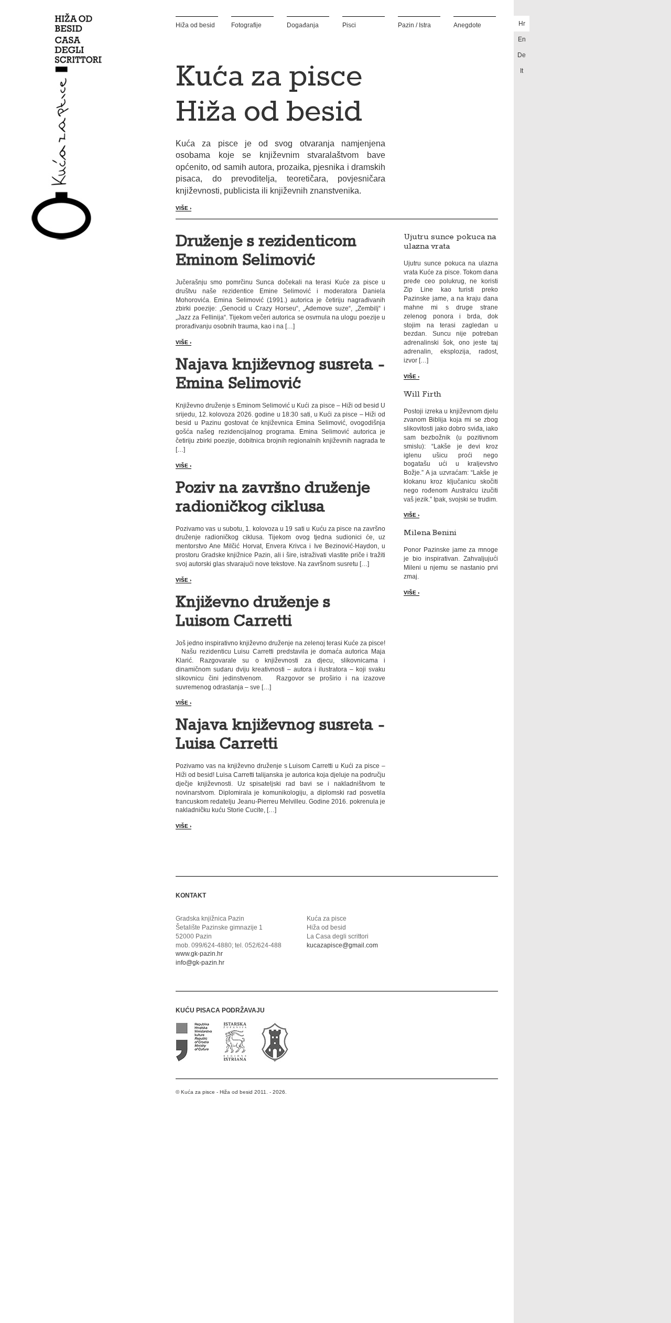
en (522, 39)
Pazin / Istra (414, 25)
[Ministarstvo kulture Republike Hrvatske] (195, 1059)
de (521, 55)
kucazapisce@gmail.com (342, 945)
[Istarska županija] (234, 1059)
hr (521, 23)
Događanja (303, 25)
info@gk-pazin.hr (200, 962)
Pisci (349, 25)
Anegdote (467, 25)
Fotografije (246, 25)
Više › (183, 208)
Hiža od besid (195, 25)
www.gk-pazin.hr (199, 953)
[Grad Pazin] (274, 1059)
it (521, 70)
